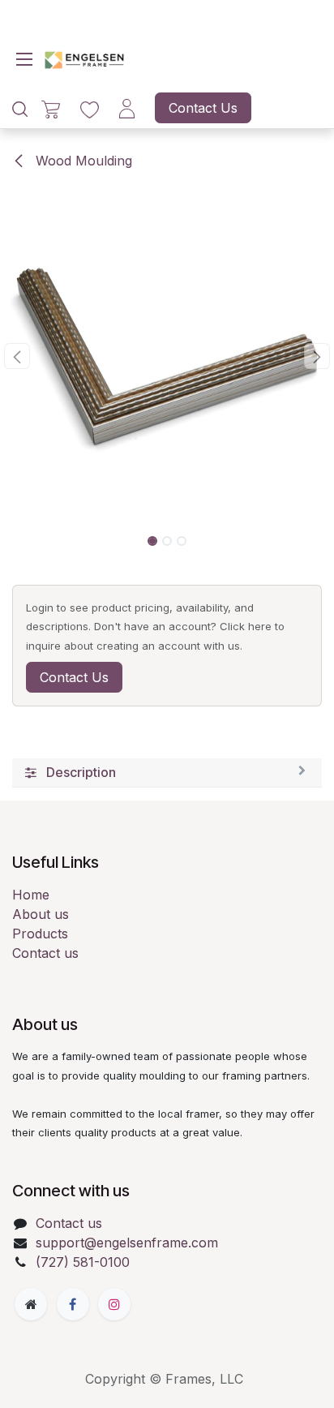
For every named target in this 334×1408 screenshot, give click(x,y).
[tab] (167, 773)
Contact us (45, 953)
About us (40, 914)
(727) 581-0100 (83, 1262)
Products (40, 933)
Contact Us (203, 108)
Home (30, 894)
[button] (16, 356)
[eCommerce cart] (50, 108)
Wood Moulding (82, 160)
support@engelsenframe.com (127, 1242)
